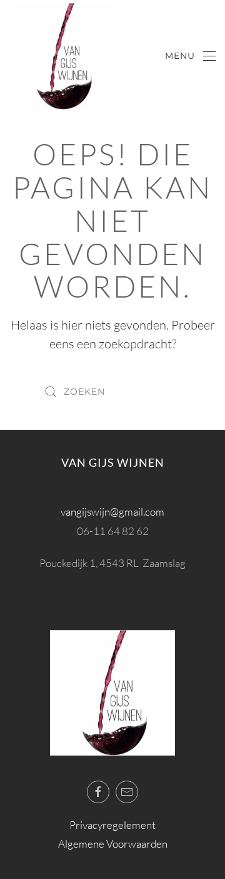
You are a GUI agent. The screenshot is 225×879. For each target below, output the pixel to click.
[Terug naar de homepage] (62, 56)
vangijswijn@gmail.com (112, 511)
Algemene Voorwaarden (113, 843)
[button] (190, 56)
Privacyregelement (112, 824)
